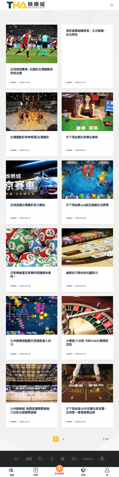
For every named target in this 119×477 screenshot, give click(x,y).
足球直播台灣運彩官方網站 (27, 205)
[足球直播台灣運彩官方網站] (31, 179)
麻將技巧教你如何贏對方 (82, 273)
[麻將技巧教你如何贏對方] (87, 247)
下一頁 (105, 439)
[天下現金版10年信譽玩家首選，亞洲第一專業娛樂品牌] (87, 383)
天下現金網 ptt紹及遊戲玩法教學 (87, 205)
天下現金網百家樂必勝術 (82, 137)
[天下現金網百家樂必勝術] (87, 111)
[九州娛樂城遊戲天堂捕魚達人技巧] (31, 315)
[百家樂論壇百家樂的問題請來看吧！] (31, 247)
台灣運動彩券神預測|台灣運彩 (29, 137)
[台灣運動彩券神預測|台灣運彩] (31, 111)
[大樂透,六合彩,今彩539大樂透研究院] (87, 315)
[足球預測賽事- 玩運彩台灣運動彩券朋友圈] (31, 44)
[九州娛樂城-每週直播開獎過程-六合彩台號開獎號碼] (31, 383)
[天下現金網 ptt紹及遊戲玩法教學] (87, 179)
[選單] (111, 5)
